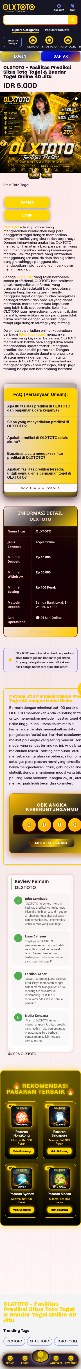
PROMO (10, 1363)
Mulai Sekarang (52, 843)
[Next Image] (77, 133)
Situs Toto (25, 277)
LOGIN (20, 56)
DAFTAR (61, 56)
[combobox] (36, 19)
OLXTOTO (11, 227)
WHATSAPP (56, 1363)
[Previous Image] (3, 133)
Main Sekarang (22, 1151)
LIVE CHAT (71, 1363)
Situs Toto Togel (32, 334)
